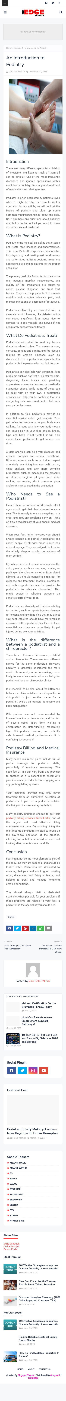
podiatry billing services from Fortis (28, 818)
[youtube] (43, 1070)
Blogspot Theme (26, 1375)
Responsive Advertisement (33, 31)
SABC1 (13, 1178)
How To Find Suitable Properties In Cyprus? (39, 1354)
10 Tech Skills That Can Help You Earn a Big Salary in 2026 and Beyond (40, 1038)
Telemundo (16, 1194)
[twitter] (53, 3)
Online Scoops (11, 1246)
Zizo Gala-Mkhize (16, 71)
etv (12, 1210)
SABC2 (13, 1184)
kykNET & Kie (17, 1220)
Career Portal (11, 1249)
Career (17, 48)
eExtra (14, 1205)
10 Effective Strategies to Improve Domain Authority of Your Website (38, 1267)
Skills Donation (12, 1243)
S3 (11, 1173)
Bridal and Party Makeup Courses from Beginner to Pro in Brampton (32, 1131)
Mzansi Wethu (18, 1168)
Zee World (16, 1199)
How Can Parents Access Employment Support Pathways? (37, 1021)
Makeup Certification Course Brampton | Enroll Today (39, 1005)
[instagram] (59, 3)
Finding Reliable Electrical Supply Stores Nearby (38, 1338)
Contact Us (45, 1369)
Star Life (15, 1189)
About (31, 1369)
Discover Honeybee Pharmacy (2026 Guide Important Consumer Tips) (39, 1299)
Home (9, 48)
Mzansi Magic (18, 1162)
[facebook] (46, 3)
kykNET (14, 1215)
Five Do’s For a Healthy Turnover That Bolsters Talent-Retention (37, 1283)
